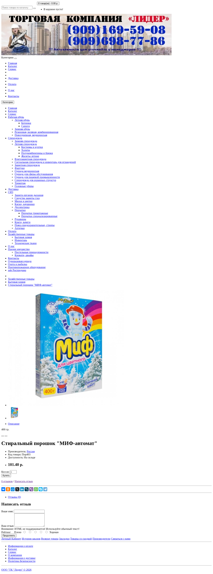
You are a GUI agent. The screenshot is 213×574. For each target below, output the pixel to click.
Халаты (25, 150)
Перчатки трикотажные (34, 213)
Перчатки (20, 210)
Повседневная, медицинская (31, 135)
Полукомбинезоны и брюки (37, 153)
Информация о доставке (21, 558)
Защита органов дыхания (29, 195)
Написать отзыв (24, 481)
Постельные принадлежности (31, 252)
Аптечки (20, 228)
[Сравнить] (6, 436)
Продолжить (9, 535)
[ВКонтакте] (3, 489)
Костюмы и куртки (32, 147)
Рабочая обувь (16, 117)
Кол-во (5, 471)
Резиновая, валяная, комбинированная (36, 132)
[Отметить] (2, 436)
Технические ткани (26, 243)
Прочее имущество (19, 249)
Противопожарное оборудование (27, 267)
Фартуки (20, 168)
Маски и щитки (23, 201)
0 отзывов (7, 481)
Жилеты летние (30, 156)
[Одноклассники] (8, 489)
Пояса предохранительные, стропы (35, 225)
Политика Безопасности (21, 561)
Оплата (12, 84)
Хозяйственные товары (21, 234)
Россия (31, 451)
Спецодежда (15, 138)
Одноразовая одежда (19, 261)
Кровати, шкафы (24, 255)
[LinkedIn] (22, 489)
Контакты (13, 96)
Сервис (12, 69)
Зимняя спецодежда (26, 141)
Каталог (12, 66)
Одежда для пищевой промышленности (37, 177)
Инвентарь (21, 240)
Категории (8, 102)
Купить (6, 475)
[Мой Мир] (13, 489)
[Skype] (41, 489)
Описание (13, 423)
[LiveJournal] (27, 489)
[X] (17, 489)
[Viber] (31, 489)
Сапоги (25, 126)
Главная (12, 63)
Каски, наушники (25, 204)
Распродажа (17, 270)
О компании (15, 555)
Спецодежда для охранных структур (35, 180)
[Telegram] (45, 489)
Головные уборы (24, 186)
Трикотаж (20, 183)
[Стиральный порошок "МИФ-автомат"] (66, 405)
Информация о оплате (20, 546)
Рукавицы (20, 219)
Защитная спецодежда (27, 165)
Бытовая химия (23, 237)
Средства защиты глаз (27, 198)
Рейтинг (6, 532)
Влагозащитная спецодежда (30, 159)
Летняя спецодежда (26, 144)
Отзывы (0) (14, 497)
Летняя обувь (22, 120)
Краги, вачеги (22, 222)
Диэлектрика (22, 207)
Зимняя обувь (22, 129)
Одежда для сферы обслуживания (34, 174)
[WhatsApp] (36, 489)
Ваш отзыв (7, 525)
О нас (11, 90)
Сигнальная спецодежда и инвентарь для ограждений (45, 162)
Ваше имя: (7, 511)
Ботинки (26, 123)
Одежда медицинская (27, 171)
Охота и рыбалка (17, 264)
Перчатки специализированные (39, 216)
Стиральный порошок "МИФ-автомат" (30, 284)
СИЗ (10, 192)
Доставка (13, 78)
